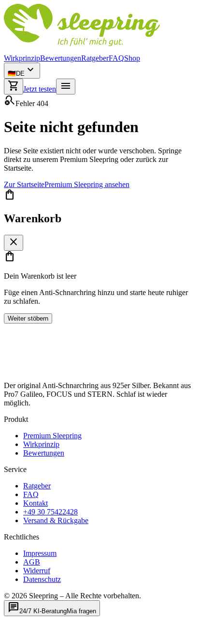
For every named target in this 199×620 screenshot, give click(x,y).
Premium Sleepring (52, 435)
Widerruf (36, 570)
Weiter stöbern (28, 318)
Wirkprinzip (22, 58)
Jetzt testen (39, 89)
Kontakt (35, 503)
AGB (31, 562)
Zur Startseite (24, 184)
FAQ (116, 58)
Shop (132, 58)
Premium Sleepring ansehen (86, 184)
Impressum (40, 553)
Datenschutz (42, 579)
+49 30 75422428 (50, 512)
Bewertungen (60, 58)
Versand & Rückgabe (55, 520)
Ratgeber (95, 58)
